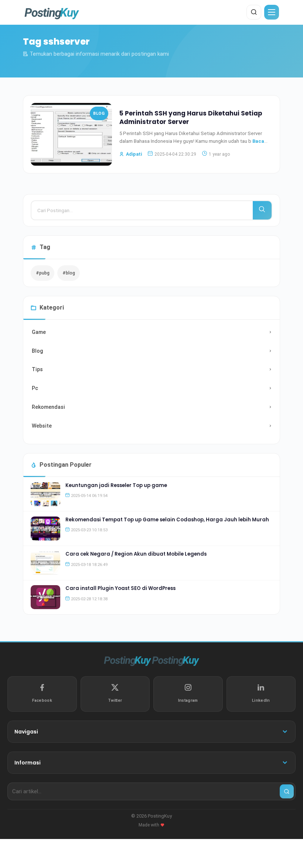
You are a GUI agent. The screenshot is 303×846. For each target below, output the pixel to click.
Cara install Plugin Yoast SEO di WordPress (120, 588)
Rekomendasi (48, 407)
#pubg (43, 273)
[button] (271, 12)
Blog (99, 113)
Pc (35, 388)
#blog (68, 273)
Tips (37, 369)
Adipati (134, 154)
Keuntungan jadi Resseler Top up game (116, 485)
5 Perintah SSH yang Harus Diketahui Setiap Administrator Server (190, 118)
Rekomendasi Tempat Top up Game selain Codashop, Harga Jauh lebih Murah (167, 519)
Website (42, 426)
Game (39, 332)
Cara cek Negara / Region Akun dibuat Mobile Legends (136, 553)
